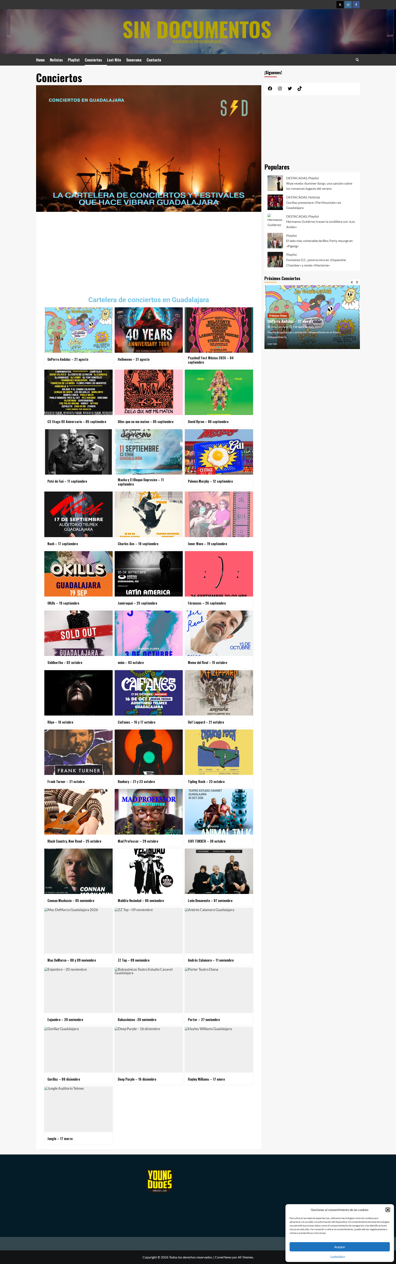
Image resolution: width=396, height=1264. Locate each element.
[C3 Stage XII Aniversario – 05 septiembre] (78, 392)
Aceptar (339, 1247)
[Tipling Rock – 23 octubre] (219, 752)
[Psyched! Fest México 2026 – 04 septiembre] (219, 330)
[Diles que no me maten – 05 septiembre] (149, 392)
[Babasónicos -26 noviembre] (149, 990)
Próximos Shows (278, 315)
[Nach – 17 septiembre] (78, 514)
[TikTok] (299, 90)
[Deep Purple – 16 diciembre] (149, 1049)
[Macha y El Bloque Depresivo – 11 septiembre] (149, 452)
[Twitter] (340, 4)
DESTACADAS (296, 178)
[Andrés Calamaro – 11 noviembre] (219, 930)
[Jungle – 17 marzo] (78, 1109)
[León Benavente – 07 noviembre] (219, 871)
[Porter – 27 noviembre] (219, 990)
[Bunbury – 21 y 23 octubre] (149, 752)
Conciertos (93, 59)
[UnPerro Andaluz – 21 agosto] (78, 330)
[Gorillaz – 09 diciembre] (78, 1049)
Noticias (56, 59)
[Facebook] (356, 4)
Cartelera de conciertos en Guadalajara (148, 300)
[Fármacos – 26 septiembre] (219, 574)
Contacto (154, 59)
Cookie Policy (337, 1256)
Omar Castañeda (279, 327)
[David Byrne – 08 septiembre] (219, 392)
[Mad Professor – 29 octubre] (149, 811)
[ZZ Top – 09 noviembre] (149, 930)
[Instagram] (348, 4)
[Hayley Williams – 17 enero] (219, 1049)
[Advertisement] (148, 251)
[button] (388, 1210)
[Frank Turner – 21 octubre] (78, 752)
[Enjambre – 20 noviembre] (78, 990)
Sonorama (133, 59)
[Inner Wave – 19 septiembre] (219, 514)
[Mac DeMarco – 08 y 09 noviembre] (78, 930)
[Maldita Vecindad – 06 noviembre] (149, 871)
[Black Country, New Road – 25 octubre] (78, 811)
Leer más (272, 343)
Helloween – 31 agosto (285, 321)
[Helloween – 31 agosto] (149, 330)
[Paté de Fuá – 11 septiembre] (78, 452)
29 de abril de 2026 (303, 326)
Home (40, 59)
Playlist (74, 59)
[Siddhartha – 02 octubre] (78, 633)
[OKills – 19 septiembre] (78, 574)
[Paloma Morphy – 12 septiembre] (219, 452)
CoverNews (223, 1257)
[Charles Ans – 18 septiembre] (149, 514)
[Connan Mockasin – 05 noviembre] (78, 871)
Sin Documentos (197, 29)
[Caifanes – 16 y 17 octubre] (149, 693)
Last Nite (114, 59)
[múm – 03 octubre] (149, 633)
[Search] (357, 59)
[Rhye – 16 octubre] (78, 693)
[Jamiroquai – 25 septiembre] (149, 574)
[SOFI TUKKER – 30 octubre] (219, 811)
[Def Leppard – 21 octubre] (219, 693)
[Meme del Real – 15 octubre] (219, 633)
